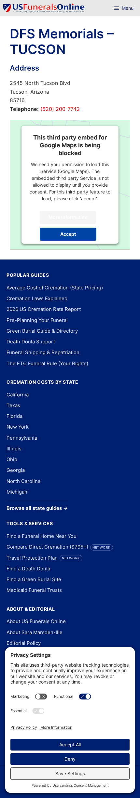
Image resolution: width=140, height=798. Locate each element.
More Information (68, 217)
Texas (13, 405)
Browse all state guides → (37, 508)
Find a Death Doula (28, 568)
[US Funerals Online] (44, 8)
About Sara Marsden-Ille (35, 632)
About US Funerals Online (36, 621)
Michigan (17, 492)
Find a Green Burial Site (34, 579)
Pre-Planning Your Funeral (37, 320)
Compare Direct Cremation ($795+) (59, 547)
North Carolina (23, 481)
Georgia (16, 470)
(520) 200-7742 (59, 109)
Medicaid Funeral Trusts (34, 590)
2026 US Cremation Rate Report (44, 309)
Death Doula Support (31, 342)
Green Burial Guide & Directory (42, 331)
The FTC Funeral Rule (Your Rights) (47, 363)
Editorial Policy (24, 643)
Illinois (14, 449)
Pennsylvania (22, 438)
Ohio (12, 459)
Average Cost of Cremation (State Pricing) (55, 288)
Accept (68, 234)
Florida (14, 416)
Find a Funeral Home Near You (42, 536)
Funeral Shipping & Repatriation (43, 352)
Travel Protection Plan (43, 558)
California (18, 395)
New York (18, 427)
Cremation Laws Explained (37, 298)
